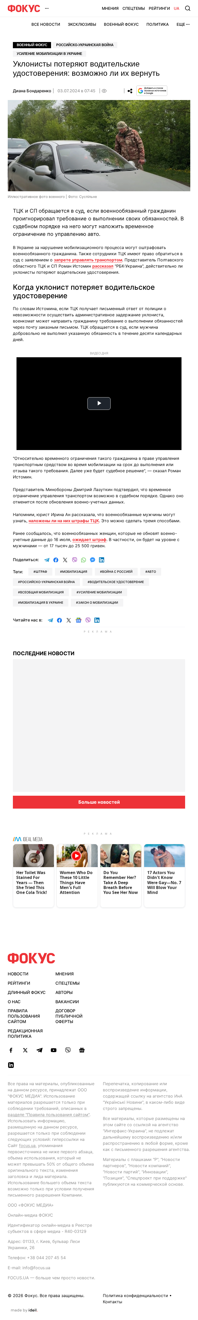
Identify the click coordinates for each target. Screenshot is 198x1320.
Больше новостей (99, 802)
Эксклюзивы (82, 24)
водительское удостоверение (117, 582)
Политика (157, 24)
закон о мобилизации (98, 602)
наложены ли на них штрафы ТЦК (64, 520)
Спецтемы (133, 8)
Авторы (64, 992)
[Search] (187, 8)
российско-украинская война (47, 582)
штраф (41, 572)
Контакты (112, 1301)
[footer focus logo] (31, 958)
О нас (14, 1001)
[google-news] (82, 1050)
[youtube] (53, 1050)
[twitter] (25, 1050)
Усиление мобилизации (100, 592)
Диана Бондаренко (32, 90)
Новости (18, 973)
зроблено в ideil (24, 1310)
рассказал (102, 266)
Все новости (45, 24)
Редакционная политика (25, 1033)
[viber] (67, 1050)
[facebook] (11, 1050)
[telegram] (39, 1050)
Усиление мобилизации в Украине (49, 54)
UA (176, 8)
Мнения (110, 8)
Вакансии (67, 1001)
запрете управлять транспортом (88, 259)
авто (151, 572)
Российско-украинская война (84, 45)
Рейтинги (159, 8)
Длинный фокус (27, 992)
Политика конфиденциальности (135, 1295)
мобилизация (74, 572)
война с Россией (117, 572)
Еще (181, 24)
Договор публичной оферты (68, 1016)
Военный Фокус (121, 24)
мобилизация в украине (41, 602)
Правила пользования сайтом (24, 1016)
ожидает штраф (89, 539)
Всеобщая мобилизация (42, 592)
